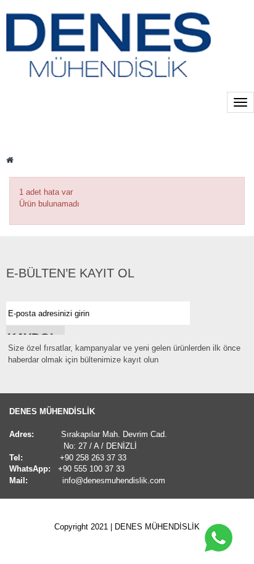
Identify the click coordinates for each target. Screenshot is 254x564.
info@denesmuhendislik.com (113, 480)
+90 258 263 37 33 (93, 457)
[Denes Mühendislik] (108, 44)
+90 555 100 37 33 (91, 468)
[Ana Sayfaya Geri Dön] (10, 160)
